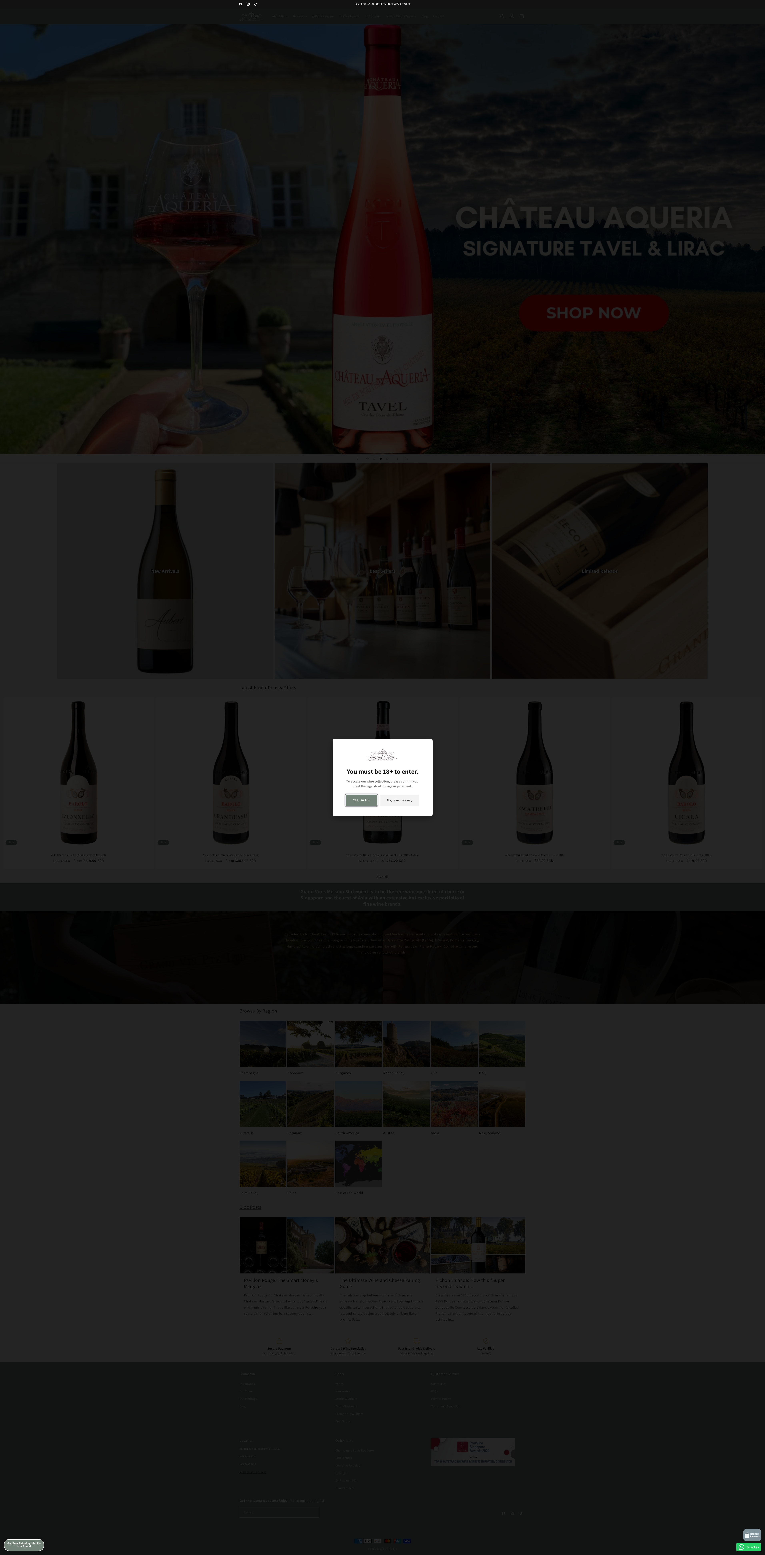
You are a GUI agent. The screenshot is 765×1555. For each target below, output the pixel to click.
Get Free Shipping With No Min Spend (24, 1545)
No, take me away (399, 800)
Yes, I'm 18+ (361, 800)
